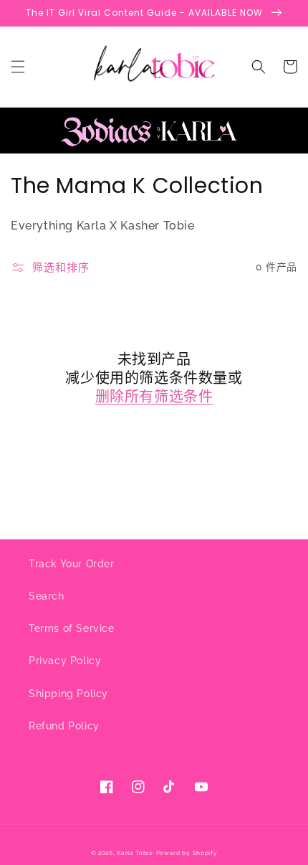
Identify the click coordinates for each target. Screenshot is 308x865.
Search (46, 596)
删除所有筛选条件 (154, 396)
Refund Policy (64, 726)
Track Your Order (72, 563)
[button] (18, 66)
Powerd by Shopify (187, 852)
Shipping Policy (68, 693)
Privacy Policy (65, 660)
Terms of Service (72, 628)
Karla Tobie (135, 852)
